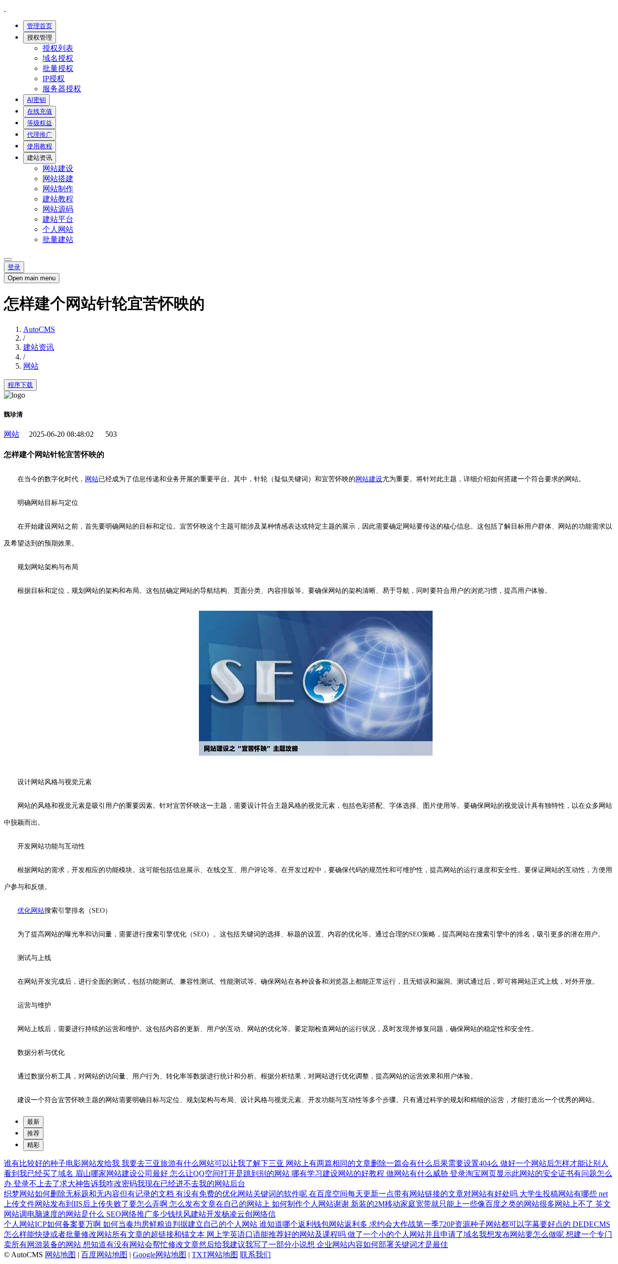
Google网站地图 (159, 1254)
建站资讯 (39, 157)
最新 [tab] (33, 1121)
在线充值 (39, 111)
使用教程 (39, 146)
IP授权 (53, 78)
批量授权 (57, 68)
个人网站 (57, 229)
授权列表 (57, 48)
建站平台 (57, 219)
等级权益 (39, 123)
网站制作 (57, 189)
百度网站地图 (104, 1254)
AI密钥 (36, 99)
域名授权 (57, 58)
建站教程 (57, 199)
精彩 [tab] (33, 1145)
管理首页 (39, 25)
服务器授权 (61, 89)
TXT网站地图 (215, 1254)
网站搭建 (57, 178)
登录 (14, 267)
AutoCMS (39, 329)
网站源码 (57, 209)
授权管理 (39, 37)
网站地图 (60, 1254)
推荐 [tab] (33, 1133)
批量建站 (57, 239)
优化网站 (30, 910)
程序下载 (20, 384)
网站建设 (57, 168)
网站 (31, 366)
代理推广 (39, 134)
